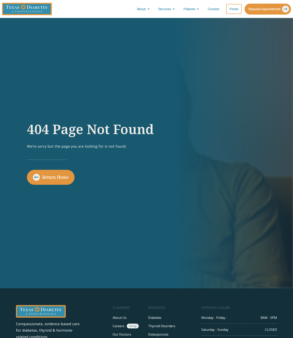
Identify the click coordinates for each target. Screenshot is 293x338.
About (141, 9)
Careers (118, 326)
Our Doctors (122, 334)
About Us (120, 317)
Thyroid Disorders (161, 326)
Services (164, 9)
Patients (189, 9)
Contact (213, 9)
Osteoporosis (158, 334)
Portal (234, 9)
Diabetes (154, 317)
